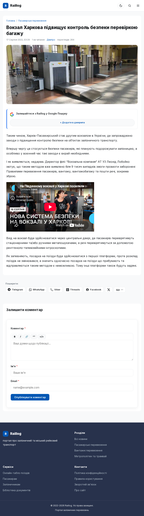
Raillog (13, 6)
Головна (10, 20)
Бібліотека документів (16, 490)
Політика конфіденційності (90, 472)
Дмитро (51, 39)
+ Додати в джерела (72, 122)
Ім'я (14, 366)
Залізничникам (11, 484)
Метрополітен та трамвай (90, 456)
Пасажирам (10, 478)
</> (42, 336)
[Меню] (138, 5)
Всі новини (80, 438)
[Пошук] (129, 5)
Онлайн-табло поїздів (16, 472)
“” (34, 336)
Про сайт (80, 490)
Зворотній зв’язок (85, 484)
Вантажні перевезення (88, 450)
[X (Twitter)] (108, 290)
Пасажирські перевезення (32, 20)
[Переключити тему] (120, 5)
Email (15, 381)
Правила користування (88, 478)
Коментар (18, 328)
